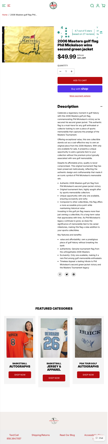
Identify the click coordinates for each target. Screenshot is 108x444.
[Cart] (103, 5)
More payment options (80, 96)
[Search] (92, 5)
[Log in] (97, 5)
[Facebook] (60, 274)
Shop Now (19, 375)
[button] (5, 5)
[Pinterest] (73, 274)
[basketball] (19, 338)
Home (4, 14)
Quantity (63, 65)
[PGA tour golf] (88, 338)
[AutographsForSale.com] (53, 5)
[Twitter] (66, 274)
